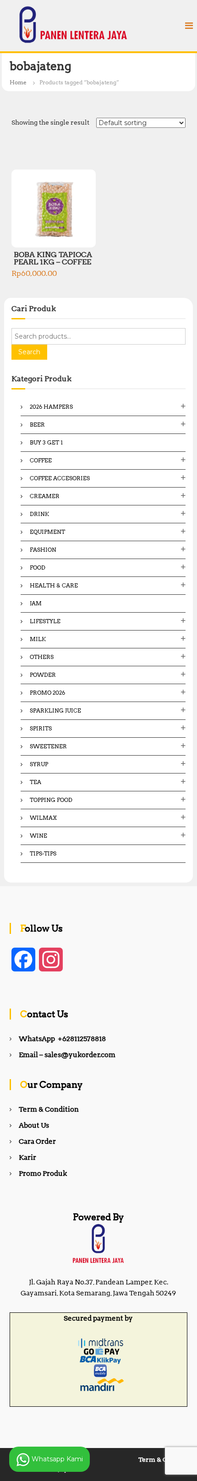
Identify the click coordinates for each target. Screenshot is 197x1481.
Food (37, 567)
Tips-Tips (43, 853)
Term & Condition (49, 1109)
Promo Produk (43, 1173)
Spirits (41, 728)
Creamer (45, 496)
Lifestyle (45, 621)
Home (18, 82)
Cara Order (37, 1141)
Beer (37, 424)
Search (29, 352)
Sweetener (48, 746)
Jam (36, 603)
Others (42, 656)
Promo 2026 (47, 692)
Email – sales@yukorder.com (67, 1055)
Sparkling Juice (55, 710)
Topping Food (51, 799)
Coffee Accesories (60, 478)
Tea (35, 782)
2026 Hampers (51, 406)
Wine (38, 835)
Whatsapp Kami (56, 1458)
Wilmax (43, 817)
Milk (38, 639)
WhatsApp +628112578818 (62, 1039)
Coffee (41, 460)
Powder (43, 674)
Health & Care (54, 585)
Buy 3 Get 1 (46, 442)
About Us (34, 1125)
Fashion (43, 549)
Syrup (39, 764)
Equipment (47, 531)
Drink (39, 513)
